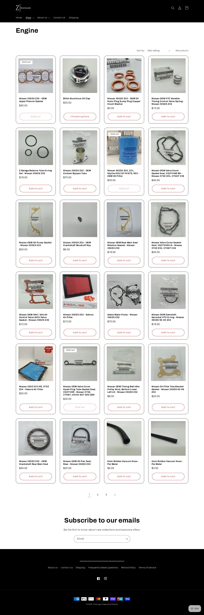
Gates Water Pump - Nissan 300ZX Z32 (122, 315)
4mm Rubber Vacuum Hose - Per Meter (167, 462)
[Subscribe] (126, 539)
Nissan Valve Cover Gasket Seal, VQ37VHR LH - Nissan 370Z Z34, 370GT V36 (167, 245)
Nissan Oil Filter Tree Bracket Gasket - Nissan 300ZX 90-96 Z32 (168, 389)
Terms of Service (147, 568)
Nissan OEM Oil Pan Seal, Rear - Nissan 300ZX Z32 (77, 462)
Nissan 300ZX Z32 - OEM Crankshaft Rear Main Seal (33, 462)
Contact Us (67, 568)
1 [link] (89, 494)
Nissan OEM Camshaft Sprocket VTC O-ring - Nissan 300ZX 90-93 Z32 (168, 317)
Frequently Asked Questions (103, 568)
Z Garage (97, 604)
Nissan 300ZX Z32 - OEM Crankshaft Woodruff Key (77, 243)
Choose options (79, 116)
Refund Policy (128, 568)
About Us (53, 568)
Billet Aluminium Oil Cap (76, 98)
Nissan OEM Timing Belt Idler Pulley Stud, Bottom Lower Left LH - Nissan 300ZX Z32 (123, 389)
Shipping (80, 568)
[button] (29, 18)
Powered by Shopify (109, 604)
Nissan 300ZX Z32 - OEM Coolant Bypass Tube (77, 171)
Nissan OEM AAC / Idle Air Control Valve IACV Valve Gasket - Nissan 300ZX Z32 (34, 317)
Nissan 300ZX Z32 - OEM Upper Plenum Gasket (33, 99)
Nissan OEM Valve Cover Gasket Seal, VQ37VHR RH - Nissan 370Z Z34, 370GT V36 (168, 173)
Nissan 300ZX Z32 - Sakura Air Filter (78, 315)
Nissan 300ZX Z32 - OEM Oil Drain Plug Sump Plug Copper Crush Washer (124, 101)
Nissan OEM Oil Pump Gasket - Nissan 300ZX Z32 (35, 243)
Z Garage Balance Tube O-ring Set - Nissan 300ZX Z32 (35, 171)
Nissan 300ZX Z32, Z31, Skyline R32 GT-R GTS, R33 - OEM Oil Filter (123, 173)
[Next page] (114, 494)
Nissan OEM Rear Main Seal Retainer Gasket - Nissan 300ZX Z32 (122, 245)
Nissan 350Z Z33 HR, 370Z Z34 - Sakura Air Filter (34, 387)
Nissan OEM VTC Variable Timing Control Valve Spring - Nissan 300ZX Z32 (168, 101)
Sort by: (141, 51)
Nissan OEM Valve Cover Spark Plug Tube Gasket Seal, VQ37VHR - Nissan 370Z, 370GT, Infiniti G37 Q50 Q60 (79, 390)
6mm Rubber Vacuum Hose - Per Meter (123, 462)
